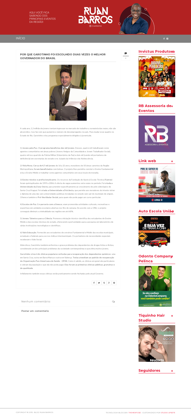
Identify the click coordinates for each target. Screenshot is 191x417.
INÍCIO (20, 38)
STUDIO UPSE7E (168, 413)
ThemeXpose (134, 413)
